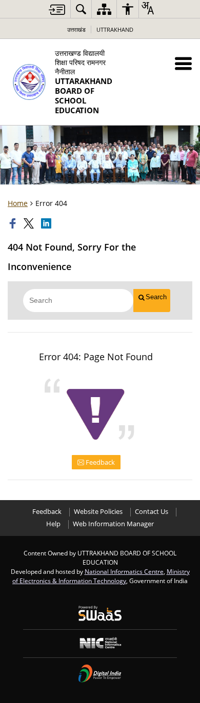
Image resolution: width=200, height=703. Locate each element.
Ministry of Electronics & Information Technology (101, 576)
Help (53, 524)
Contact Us (151, 511)
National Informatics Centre (124, 571)
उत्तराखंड (76, 29)
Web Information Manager (113, 524)
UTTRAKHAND (114, 29)
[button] (183, 63)
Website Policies (98, 511)
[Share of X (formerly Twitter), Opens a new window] (30, 223)
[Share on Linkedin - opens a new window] (47, 223)
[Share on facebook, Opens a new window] (14, 223)
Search (156, 297)
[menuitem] (81, 9)
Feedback (99, 462)
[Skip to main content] (57, 9)
